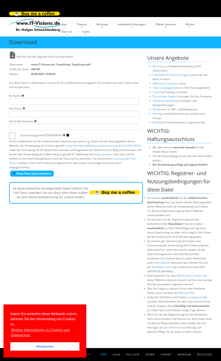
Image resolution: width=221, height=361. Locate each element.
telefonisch (175, 327)
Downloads (159, 122)
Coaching (158, 92)
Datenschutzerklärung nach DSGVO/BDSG (115, 145)
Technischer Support (165, 96)
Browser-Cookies (192, 275)
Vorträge (158, 114)
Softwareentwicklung (165, 101)
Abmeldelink (162, 262)
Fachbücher (160, 109)
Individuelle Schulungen (131, 24)
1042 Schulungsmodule (167, 88)
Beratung (102, 24)
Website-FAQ (186, 293)
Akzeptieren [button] (45, 346)
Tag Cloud (132, 354)
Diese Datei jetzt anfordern (33, 173)
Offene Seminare (165, 24)
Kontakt (166, 354)
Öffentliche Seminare (165, 83)
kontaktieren (195, 297)
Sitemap (150, 354)
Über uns (66, 31)
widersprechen (103, 154)
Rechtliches (204, 354)
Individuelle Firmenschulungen (171, 75)
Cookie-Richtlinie (75, 145)
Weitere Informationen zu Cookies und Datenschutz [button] (40, 332)
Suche (85, 31)
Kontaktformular (162, 267)
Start (64, 24)
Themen (82, 24)
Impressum (184, 354)
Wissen (190, 24)
